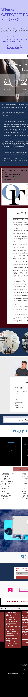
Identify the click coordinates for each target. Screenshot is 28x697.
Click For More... (4, 34)
